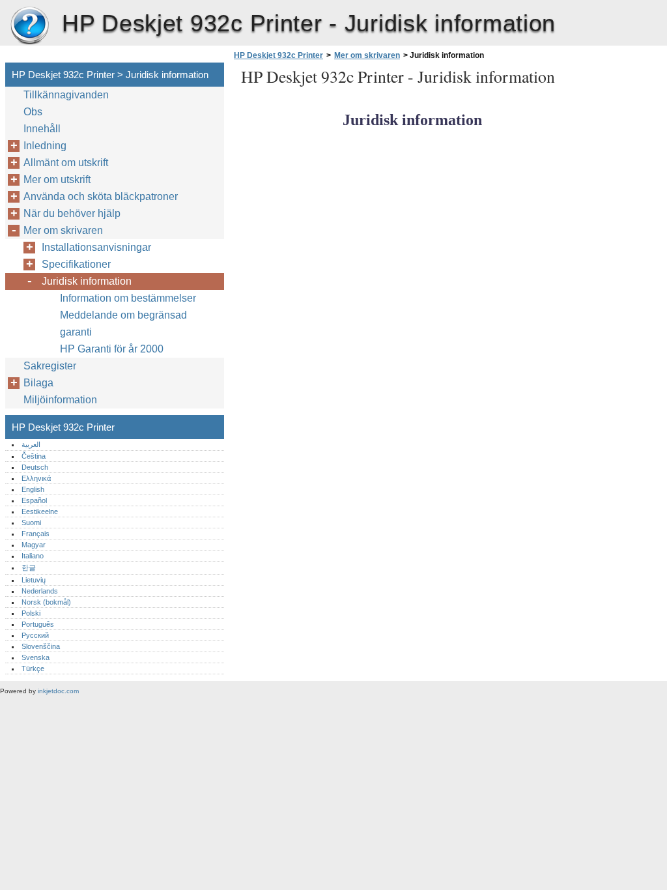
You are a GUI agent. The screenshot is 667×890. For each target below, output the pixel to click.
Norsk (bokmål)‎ (46, 602)
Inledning (44, 145)
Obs (32, 111)
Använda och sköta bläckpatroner (100, 196)
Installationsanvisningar (96, 247)
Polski (30, 613)
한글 (28, 567)
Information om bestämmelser (128, 298)
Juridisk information (87, 281)
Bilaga (38, 382)
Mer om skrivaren (367, 55)
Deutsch (34, 467)
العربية (30, 444)
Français (35, 534)
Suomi (31, 522)
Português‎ (37, 624)
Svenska (35, 657)
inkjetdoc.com (58, 691)
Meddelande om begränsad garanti (123, 323)
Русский (35, 635)
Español (34, 500)
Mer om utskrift (57, 179)
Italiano (32, 556)
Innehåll (42, 128)
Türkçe (32, 668)
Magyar (33, 545)
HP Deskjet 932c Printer (29, 26)
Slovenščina (40, 646)
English (32, 489)
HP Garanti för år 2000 (111, 348)
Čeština (33, 456)
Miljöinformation (60, 399)
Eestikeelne (39, 511)
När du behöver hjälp (72, 213)
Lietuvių (33, 580)
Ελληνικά (36, 478)
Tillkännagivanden (66, 94)
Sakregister (49, 365)
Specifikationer (76, 264)
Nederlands (39, 591)
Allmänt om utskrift (65, 162)
